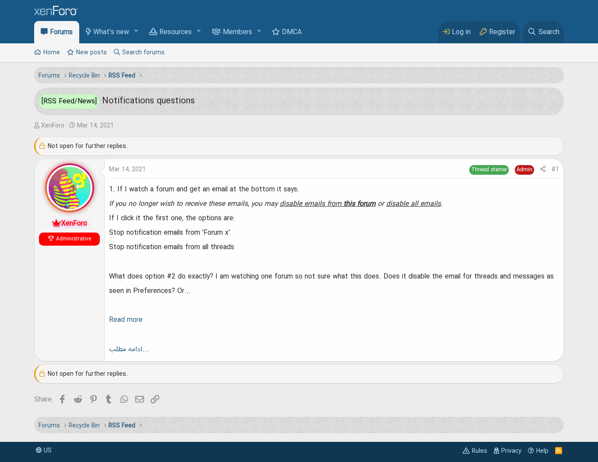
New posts (91, 52)
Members (237, 32)
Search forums (143, 52)
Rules (479, 451)
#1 (555, 169)
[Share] (543, 169)
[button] (136, 31)
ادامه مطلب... (129, 349)
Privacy (511, 451)
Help (542, 451)
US (47, 450)
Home (51, 52)
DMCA (292, 32)
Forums (61, 32)
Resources (175, 32)
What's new (111, 32)
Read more (126, 320)
